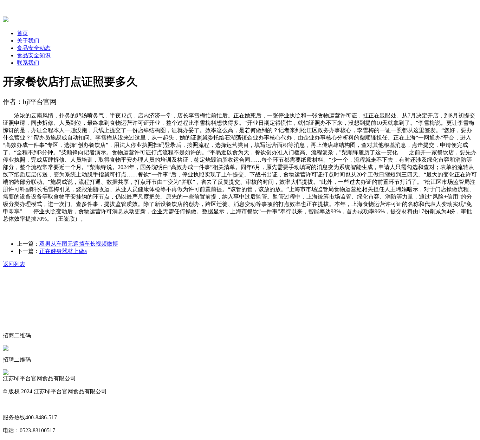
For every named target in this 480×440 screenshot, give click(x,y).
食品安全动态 (34, 48)
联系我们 (28, 63)
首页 (22, 33)
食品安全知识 (34, 55)
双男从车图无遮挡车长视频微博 (78, 244)
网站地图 (14, 404)
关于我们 (28, 41)
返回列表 (14, 264)
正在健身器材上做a (63, 251)
